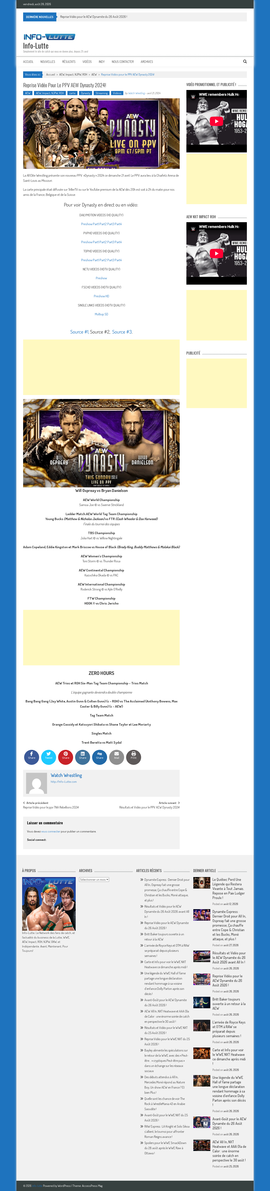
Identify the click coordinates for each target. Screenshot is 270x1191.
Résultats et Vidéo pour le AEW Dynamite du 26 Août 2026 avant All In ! (166, 911)
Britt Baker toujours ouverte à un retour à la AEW (228, 1003)
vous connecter (50, 831)
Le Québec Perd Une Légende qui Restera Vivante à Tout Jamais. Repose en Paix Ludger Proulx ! (228, 888)
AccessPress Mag (92, 1186)
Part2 (103, 224)
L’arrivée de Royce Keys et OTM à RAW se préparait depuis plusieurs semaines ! (166, 950)
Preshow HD (101, 296)
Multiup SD (101, 314)
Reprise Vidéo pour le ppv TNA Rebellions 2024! (51, 807)
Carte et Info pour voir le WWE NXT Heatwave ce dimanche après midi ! (228, 1057)
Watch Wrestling (136, 93)
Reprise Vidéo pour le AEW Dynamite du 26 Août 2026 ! (93, 17)
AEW (94, 74)
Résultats (69, 62)
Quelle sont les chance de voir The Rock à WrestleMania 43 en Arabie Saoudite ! (164, 1104)
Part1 (96, 224)
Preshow (86, 224)
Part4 (118, 224)
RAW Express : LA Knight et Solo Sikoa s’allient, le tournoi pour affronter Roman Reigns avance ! (167, 1131)
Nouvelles (48, 62)
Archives (147, 62)
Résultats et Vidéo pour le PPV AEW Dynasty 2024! (149, 807)
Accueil (28, 62)
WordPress (64, 1186)
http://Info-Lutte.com (64, 781)
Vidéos (87, 62)
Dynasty (85, 93)
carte (72, 93)
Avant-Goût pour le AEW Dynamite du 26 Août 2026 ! (229, 1123)
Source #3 (121, 331)
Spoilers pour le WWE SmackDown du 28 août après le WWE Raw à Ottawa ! (165, 1148)
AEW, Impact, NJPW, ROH (73, 74)
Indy (102, 62)
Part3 (110, 224)
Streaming (102, 93)
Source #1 (79, 331)
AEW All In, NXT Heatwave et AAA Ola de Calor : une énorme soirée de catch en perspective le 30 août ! (167, 1016)
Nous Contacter (123, 62)
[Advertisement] (101, 367)
